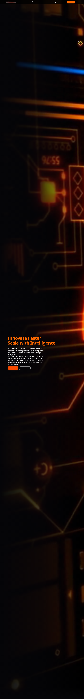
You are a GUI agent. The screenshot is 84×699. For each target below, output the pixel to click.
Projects (48, 2)
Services (40, 2)
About (33, 2)
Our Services (25, 368)
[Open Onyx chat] (80, 43)
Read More (13, 368)
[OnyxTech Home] (11, 2)
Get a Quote (70, 2)
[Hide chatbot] (78, 41)
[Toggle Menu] (77, 2)
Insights (55, 2)
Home (27, 2)
